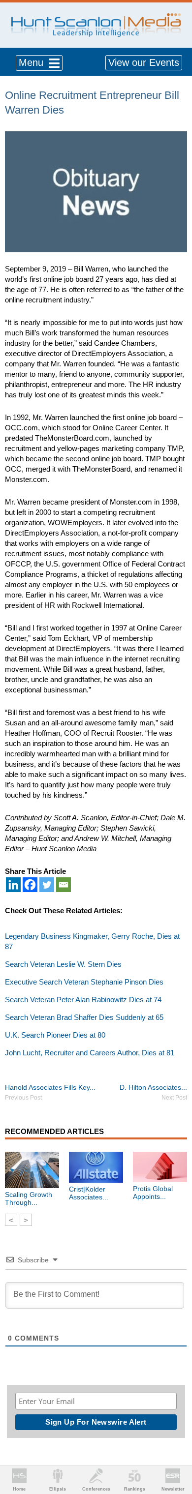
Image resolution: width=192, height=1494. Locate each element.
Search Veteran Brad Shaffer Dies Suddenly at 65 (84, 1017)
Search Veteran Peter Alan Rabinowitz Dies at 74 (83, 999)
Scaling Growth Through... (28, 1198)
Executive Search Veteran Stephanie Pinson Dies (84, 982)
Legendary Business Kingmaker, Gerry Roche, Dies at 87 (92, 941)
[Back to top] (175, 1450)
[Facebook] (30, 884)
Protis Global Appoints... (153, 1192)
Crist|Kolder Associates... (88, 1193)
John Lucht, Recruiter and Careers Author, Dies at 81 (89, 1052)
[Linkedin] (13, 884)
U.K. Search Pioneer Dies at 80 (55, 1035)
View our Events (143, 62)
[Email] (63, 884)
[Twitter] (46, 884)
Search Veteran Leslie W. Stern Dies (63, 964)
